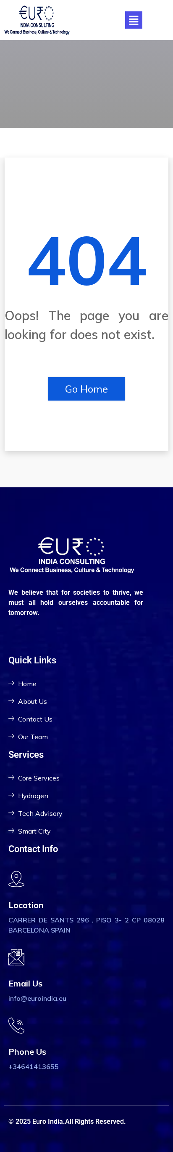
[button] (133, 20)
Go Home (86, 388)
